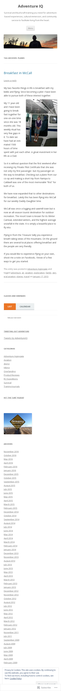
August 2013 (9, 560)
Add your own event (13, 318)
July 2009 (8, 647)
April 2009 (8, 658)
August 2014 (9, 523)
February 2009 (10, 662)
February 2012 (10, 624)
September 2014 (11, 519)
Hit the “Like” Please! (14, 397)
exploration (39, 272)
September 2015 (11, 481)
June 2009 (8, 651)
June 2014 (8, 530)
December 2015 (11, 474)
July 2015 (8, 489)
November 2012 (11, 594)
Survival (7, 382)
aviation (29, 272)
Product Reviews (12, 375)
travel (27, 276)
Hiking (7, 367)
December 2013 (11, 553)
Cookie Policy (16, 678)
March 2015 (9, 504)
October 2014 (10, 515)
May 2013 (8, 572)
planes (20, 276)
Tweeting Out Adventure (16, 331)
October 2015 (10, 478)
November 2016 (11, 451)
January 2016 (10, 470)
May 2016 (8, 459)
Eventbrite (28, 318)
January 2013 (10, 587)
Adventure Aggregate (37, 269)
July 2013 (8, 564)
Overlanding (9, 371)
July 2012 (8, 606)
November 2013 (11, 557)
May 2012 (8, 613)
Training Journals (12, 386)
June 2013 (8, 568)
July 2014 (8, 527)
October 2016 (10, 455)
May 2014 (8, 534)
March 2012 (9, 621)
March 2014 (9, 542)
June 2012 (8, 609)
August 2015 (9, 485)
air (23, 272)
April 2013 (8, 575)
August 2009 (9, 643)
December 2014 (11, 511)
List (10, 306)
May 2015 (8, 496)
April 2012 (8, 617)
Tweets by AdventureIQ (16, 338)
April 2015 (8, 500)
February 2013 (10, 583)
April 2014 (8, 538)
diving (6, 363)
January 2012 (10, 628)
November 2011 (11, 632)
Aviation (7, 360)
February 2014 (10, 545)
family (48, 272)
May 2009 (8, 655)
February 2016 (10, 466)
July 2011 (8, 636)
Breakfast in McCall (18, 73)
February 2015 (10, 508)
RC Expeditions (11, 378)
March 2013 (9, 579)
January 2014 (10, 549)
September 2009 (11, 640)
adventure (16, 272)
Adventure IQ (30, 6)
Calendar (25, 306)
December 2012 (11, 591)
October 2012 (10, 598)
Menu (30, 28)
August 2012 (9, 602)
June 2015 (8, 493)
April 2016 (8, 462)
